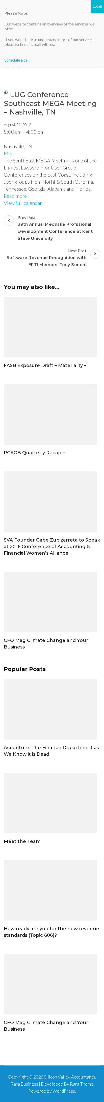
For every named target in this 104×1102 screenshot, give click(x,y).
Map (8, 153)
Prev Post (55, 228)
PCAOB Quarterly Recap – (34, 453)
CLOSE (97, 6)
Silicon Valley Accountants (69, 1077)
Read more (15, 196)
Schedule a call (17, 60)
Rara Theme (81, 1084)
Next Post (47, 257)
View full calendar (23, 203)
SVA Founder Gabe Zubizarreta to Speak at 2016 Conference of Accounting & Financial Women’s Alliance (52, 546)
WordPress (64, 1091)
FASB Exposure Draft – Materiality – (45, 365)
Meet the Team (22, 841)
